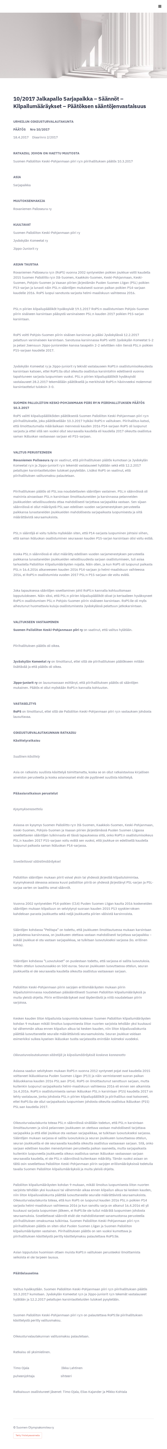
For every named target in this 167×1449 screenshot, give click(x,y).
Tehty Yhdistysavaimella (28, 1435)
